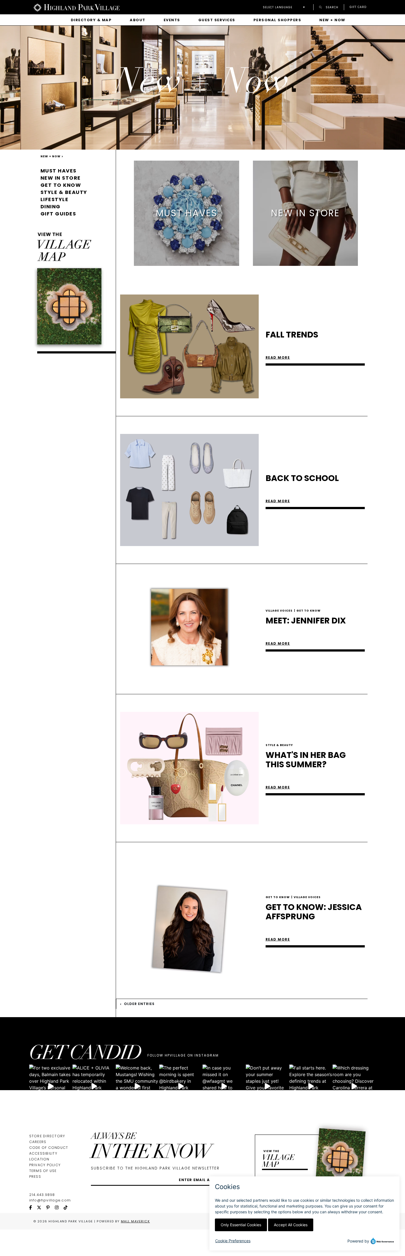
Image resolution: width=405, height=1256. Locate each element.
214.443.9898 (42, 1194)
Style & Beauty (63, 192)
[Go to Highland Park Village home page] (76, 7)
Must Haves (58, 170)
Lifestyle (54, 199)
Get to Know (60, 185)
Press (35, 1176)
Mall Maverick (135, 1221)
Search (331, 7)
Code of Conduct (48, 1147)
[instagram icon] (59, 1208)
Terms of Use (43, 1170)
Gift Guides (58, 213)
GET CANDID (85, 1055)
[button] (285, 7)
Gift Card (358, 7)
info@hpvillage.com (50, 1200)
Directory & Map (91, 20)
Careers (38, 1141)
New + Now (332, 20)
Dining (50, 206)
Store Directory (47, 1136)
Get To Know (308, 611)
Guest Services (216, 20)
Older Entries (139, 1003)
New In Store (60, 177)
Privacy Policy (45, 1165)
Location (39, 1159)
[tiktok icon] (68, 1208)
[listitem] (186, 213)
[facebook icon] (33, 1208)
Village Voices (280, 611)
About (137, 20)
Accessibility (43, 1153)
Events (172, 20)
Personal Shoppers (277, 20)
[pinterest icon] (50, 1208)
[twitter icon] (41, 1208)
